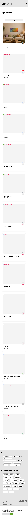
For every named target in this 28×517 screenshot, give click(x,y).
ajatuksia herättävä (8, 477)
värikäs (17, 474)
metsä (14, 486)
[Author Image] (23, 43)
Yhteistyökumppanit (8, 502)
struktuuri (16, 489)
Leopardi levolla (8, 76)
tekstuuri (16, 483)
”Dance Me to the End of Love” (11, 406)
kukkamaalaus (7, 486)
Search (15, 20)
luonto (11, 474)
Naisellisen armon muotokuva (11, 256)
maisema (6, 480)
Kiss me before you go (9, 436)
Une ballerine (7, 286)
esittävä (21, 480)
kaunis (11, 492)
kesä (5, 483)
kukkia (5, 489)
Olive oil (6, 346)
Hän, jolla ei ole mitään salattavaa (12, 376)
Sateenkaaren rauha (9, 45)
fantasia (5, 492)
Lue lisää (12, 511)
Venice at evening (8, 316)
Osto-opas (5, 501)
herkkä (20, 486)
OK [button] (11, 514)
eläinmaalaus (14, 480)
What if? (6, 136)
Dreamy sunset (7, 196)
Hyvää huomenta (8, 226)
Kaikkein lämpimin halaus (10, 106)
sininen (10, 483)
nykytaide (17, 477)
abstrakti (6, 474)
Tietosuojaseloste (7, 504)
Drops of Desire (8, 166)
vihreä (22, 483)
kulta (10, 489)
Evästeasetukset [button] (5, 514)
